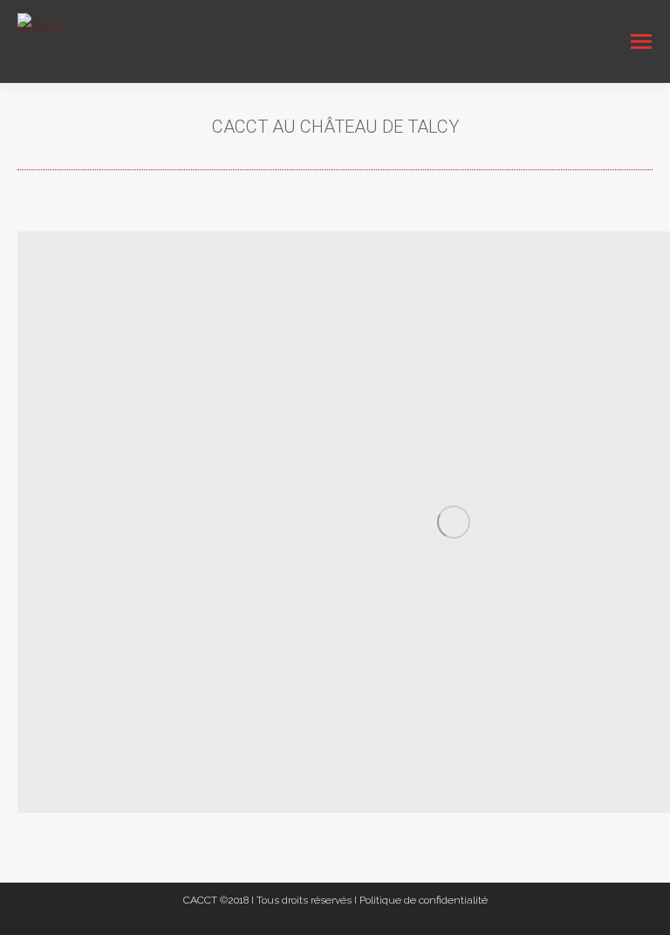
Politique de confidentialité (423, 900)
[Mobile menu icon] (641, 41)
